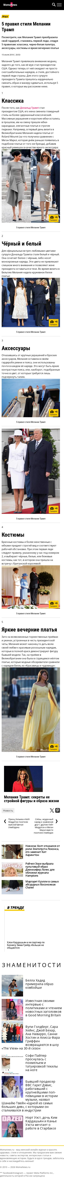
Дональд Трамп (29, 107)
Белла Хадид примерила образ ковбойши (39, 984)
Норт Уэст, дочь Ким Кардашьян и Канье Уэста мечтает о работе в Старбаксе (41, 1122)
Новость (8, 810)
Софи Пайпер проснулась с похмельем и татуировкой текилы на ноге (41, 1062)
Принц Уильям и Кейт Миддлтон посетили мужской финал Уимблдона (17, 823)
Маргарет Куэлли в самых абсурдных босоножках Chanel (42, 884)
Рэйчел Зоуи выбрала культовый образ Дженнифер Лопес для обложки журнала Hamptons (39, 869)
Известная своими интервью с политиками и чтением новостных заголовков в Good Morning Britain (43, 1008)
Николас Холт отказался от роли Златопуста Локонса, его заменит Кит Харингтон (42, 850)
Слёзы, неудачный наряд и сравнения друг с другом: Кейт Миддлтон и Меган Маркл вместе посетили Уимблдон (46, 826)
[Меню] (59, 5)
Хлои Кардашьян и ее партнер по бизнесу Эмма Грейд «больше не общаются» (26, 945)
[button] (53, 5)
